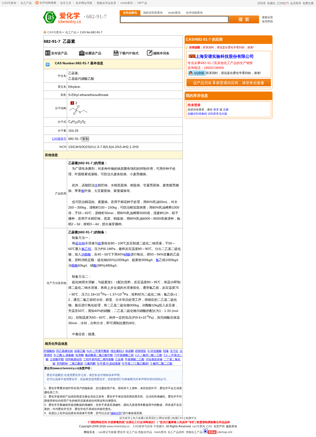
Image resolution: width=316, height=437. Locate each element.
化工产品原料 (176, 432)
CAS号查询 (9, 3)
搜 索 (243, 19)
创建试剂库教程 (197, 113)
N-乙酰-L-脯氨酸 (64, 355)
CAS (209, 426)
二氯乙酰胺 (76, 363)
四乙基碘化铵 (64, 351)
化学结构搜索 (48, 2)
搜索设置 (267, 17)
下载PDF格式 (129, 53)
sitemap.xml (224, 432)
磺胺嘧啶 (140, 351)
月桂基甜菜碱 (154, 359)
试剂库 (261, 3)
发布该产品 (59, 53)
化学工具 (65, 3)
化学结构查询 (194, 12)
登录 (216, 109)
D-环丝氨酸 (155, 351)
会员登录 (295, 3)
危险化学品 (145, 432)
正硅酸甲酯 (57, 359)
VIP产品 (142, 3)
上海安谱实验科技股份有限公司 (224, 56)
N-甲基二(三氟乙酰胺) (135, 363)
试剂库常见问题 (217, 113)
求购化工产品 (194, 432)
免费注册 (308, 3)
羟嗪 (166, 351)
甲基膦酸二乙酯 (134, 359)
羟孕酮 (79, 355)
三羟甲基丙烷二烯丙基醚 (98, 359)
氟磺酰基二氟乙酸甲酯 (99, 355)
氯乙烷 (86, 249)
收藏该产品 (93, 53)
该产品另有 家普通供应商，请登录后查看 (228, 82)
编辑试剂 (116, 413)
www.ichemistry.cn (118, 426)
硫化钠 (80, 243)
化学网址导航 (84, 3)
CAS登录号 (59, 138)
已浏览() (283, 3)
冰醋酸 (86, 254)
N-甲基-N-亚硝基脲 (109, 363)
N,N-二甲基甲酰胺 (98, 351)
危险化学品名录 (106, 3)
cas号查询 (198, 426)
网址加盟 (164, 418)
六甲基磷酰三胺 (124, 355)
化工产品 (26, 3)
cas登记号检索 (107, 432)
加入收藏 (138, 418)
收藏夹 (271, 3)
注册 (226, 109)
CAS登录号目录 (143, 426)
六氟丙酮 (90, 363)
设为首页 (124, 418)
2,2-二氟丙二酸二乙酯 (148, 355)
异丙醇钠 (62, 363)
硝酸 (127, 254)
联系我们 (151, 418)
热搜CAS (177, 418)
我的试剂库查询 (153, 12)
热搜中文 (191, 418)
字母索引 (158, 426)
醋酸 (74, 265)
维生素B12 (117, 351)
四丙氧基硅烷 (73, 359)
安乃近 (174, 351)
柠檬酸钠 (49, 351)
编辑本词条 (161, 53)
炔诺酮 (129, 351)
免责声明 (219, 426)
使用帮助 (267, 21)
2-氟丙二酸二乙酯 (161, 363)
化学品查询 (130, 12)
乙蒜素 (119, 359)
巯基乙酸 (79, 351)
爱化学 (121, 432)
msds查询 (127, 3)
